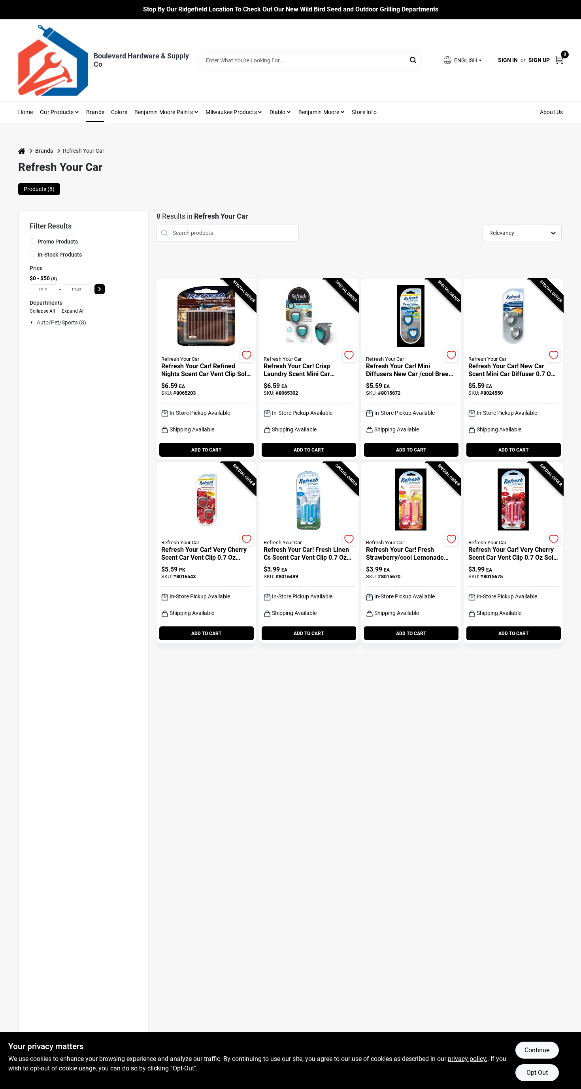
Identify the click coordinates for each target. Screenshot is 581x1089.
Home (25, 112)
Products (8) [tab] (39, 189)
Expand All (73, 311)
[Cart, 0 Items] (559, 60)
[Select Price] (99, 289)
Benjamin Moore (319, 112)
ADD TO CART (206, 450)
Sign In (508, 60)
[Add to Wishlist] (247, 355)
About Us (551, 112)
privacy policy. (467, 1059)
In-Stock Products (60, 254)
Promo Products (58, 242)
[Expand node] (32, 322)
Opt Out (537, 1072)
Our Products (57, 112)
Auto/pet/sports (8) (61, 322)
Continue (536, 1050)
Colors (119, 112)
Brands (95, 112)
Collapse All (42, 311)
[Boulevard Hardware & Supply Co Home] (53, 60)
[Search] (413, 59)
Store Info (364, 112)
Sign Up (539, 60)
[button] (462, 60)
